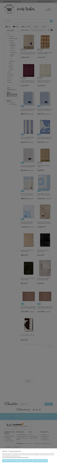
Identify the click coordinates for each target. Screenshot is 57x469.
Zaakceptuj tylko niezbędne (11, 460)
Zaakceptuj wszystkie (40, 460)
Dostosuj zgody (27, 460)
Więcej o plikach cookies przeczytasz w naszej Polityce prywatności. (15, 457)
